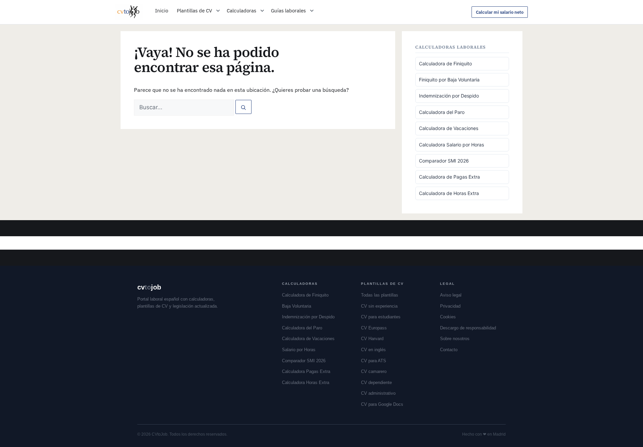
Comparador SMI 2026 (444, 161)
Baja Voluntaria (296, 306)
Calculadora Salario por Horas (451, 144)
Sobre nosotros (455, 338)
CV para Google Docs (382, 404)
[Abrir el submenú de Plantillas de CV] (218, 11)
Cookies (448, 316)
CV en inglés (373, 349)
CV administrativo (378, 393)
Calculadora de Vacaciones (448, 128)
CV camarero (373, 371)
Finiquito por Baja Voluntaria (449, 79)
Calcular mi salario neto (499, 12)
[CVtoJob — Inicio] (129, 12)
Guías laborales (288, 10)
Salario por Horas (298, 349)
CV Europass (374, 327)
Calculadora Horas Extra (305, 382)
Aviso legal (450, 295)
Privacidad (450, 306)
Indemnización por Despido (449, 96)
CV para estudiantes (381, 316)
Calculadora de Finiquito (445, 63)
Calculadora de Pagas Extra (449, 177)
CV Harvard (372, 338)
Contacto (448, 349)
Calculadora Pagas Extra (306, 371)
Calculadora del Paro (442, 112)
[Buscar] (243, 107)
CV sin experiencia (379, 306)
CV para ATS (373, 360)
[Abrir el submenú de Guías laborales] (312, 11)
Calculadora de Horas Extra (449, 193)
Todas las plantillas (379, 295)
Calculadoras (241, 10)
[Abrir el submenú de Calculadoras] (262, 11)
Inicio (161, 10)
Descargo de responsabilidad (468, 327)
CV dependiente (376, 382)
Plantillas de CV (194, 10)
